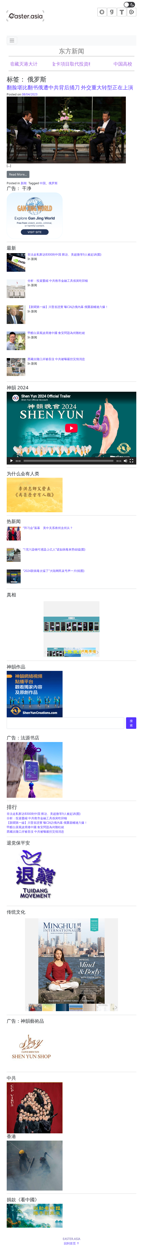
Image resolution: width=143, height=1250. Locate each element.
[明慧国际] (35, 1007)
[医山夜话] (62, 1007)
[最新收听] (89, 652)
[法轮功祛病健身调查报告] (76, 1007)
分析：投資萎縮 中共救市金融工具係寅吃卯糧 (37, 818)
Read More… (19, 174)
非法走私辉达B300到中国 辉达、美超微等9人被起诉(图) (43, 814)
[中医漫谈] (89, 1007)
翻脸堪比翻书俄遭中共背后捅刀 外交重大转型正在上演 (70, 87)
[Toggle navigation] (12, 40)
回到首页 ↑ (71, 1243)
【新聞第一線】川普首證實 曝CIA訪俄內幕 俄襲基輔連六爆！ (47, 823)
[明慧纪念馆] (72, 652)
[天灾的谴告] (103, 1007)
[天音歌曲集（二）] (48, 1007)
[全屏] (131, 461)
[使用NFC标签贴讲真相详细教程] (55, 652)
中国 (43, 183)
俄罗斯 (53, 183)
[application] (71, 428)
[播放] (11, 461)
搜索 (131, 723)
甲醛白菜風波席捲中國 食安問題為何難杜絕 (35, 827)
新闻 (24, 183)
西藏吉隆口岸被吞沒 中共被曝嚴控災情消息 (35, 831)
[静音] (125, 461)
